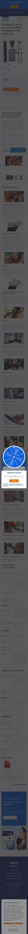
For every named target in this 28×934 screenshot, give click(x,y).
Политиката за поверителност (16, 484)
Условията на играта (7, 485)
